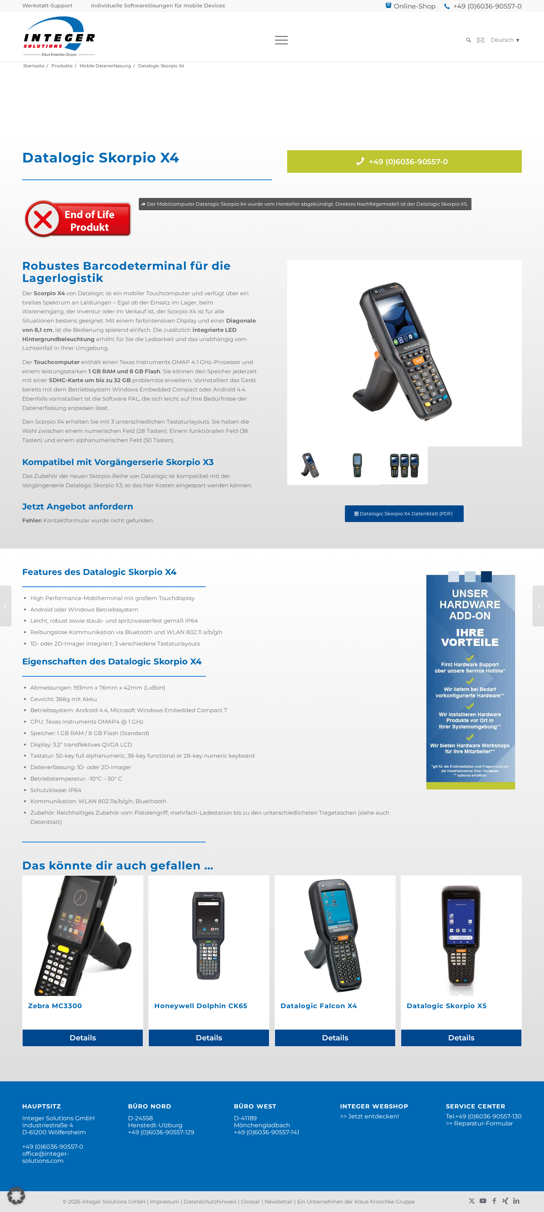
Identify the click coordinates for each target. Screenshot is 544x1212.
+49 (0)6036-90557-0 (487, 6)
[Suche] (466, 40)
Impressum (164, 1201)
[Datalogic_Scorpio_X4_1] (404, 353)
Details (83, 1037)
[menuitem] (49, 6)
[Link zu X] (471, 1200)
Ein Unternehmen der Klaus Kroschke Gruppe (356, 1201)
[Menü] (279, 40)
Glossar (250, 1201)
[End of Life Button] (77, 219)
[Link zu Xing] (505, 1200)
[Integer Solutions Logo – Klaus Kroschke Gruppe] (59, 36)
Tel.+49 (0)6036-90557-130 (484, 1116)
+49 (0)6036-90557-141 (266, 1132)
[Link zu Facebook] (494, 1200)
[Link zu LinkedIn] (516, 1200)
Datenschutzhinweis (210, 1201)
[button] (16, 1195)
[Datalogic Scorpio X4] (357, 465)
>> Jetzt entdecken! (369, 1116)
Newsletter (279, 1201)
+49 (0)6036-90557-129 (161, 1132)
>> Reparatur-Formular (479, 1123)
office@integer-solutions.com (45, 1157)
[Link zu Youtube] (482, 1200)
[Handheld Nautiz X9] (538, 606)
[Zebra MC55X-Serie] (5, 606)
